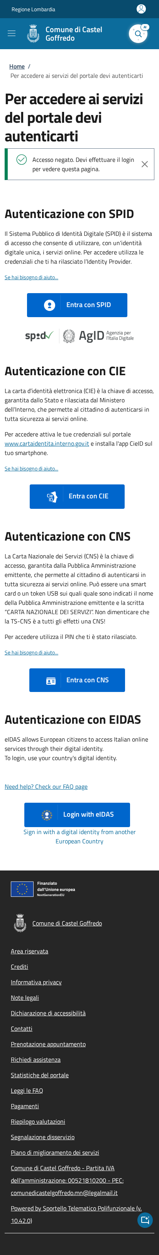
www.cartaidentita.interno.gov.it (47, 443)
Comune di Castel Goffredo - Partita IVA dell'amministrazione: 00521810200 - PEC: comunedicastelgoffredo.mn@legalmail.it (67, 1180)
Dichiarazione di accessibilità (48, 1013)
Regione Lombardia (33, 9)
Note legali (25, 997)
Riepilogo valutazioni (38, 1121)
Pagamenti (25, 1106)
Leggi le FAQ (27, 1090)
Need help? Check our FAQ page (46, 786)
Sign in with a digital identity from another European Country (80, 836)
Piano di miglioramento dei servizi (55, 1152)
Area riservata (29, 951)
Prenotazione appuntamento (48, 1044)
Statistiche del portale (40, 1075)
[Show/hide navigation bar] (12, 33)
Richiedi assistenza (36, 1059)
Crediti (19, 966)
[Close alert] (144, 164)
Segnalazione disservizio (42, 1137)
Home (17, 66)
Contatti (21, 1028)
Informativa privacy (36, 982)
